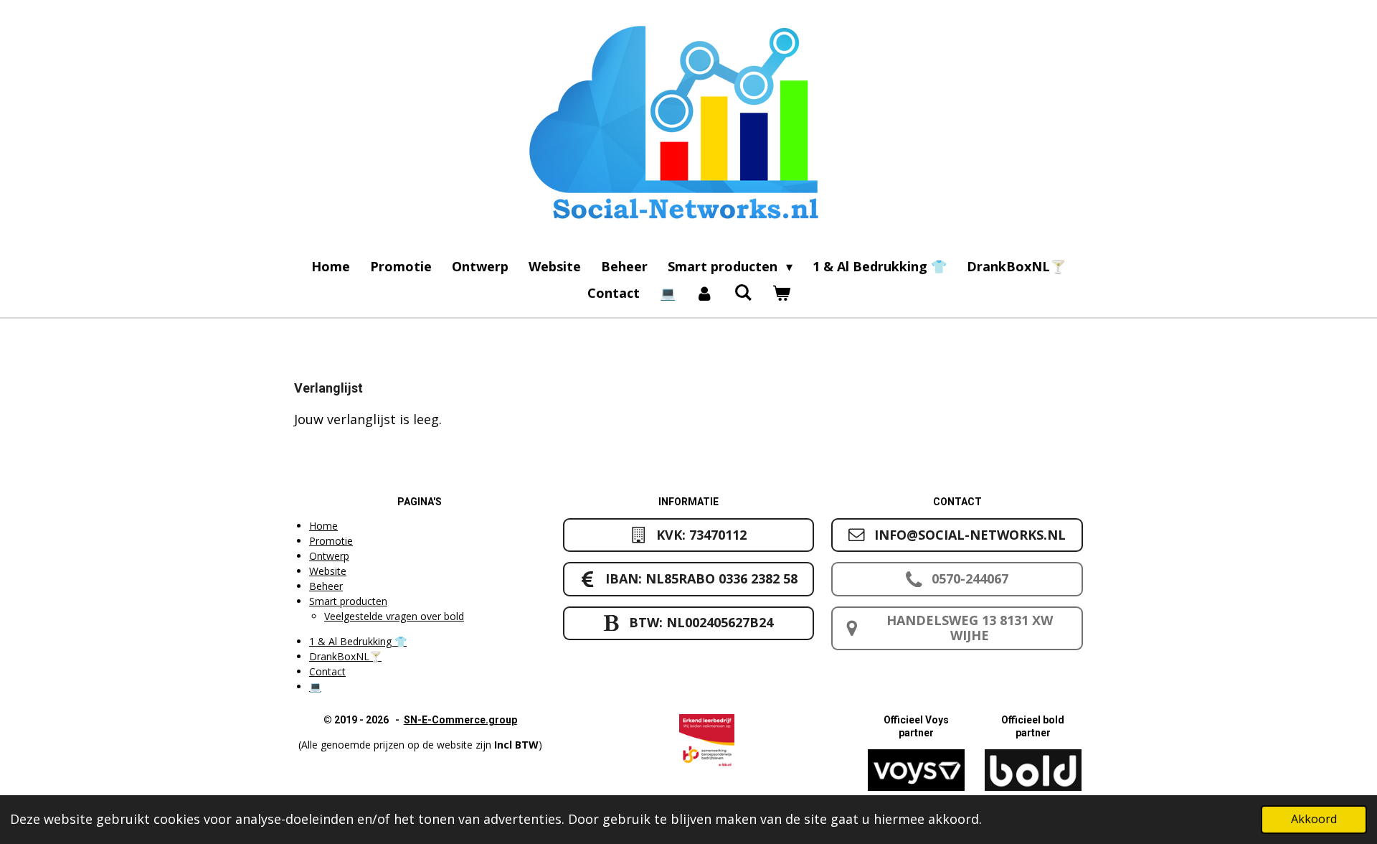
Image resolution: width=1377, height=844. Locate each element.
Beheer (326, 586)
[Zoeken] (743, 292)
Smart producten (348, 601)
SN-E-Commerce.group (460, 720)
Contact (327, 671)
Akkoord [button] (1314, 819)
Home (323, 526)
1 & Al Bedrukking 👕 (358, 641)
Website (327, 571)
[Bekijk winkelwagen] (781, 293)
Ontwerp (329, 556)
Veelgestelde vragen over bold (394, 616)
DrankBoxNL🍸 (345, 656)
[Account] (705, 293)
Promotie (331, 541)
